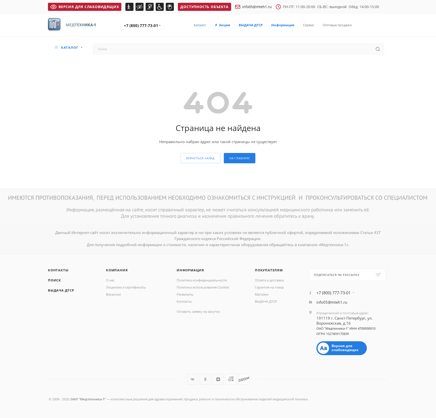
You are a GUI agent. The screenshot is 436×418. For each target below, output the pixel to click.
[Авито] (231, 379)
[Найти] (378, 49)
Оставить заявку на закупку (198, 311)
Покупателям (269, 270)
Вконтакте (192, 379)
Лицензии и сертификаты (126, 287)
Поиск (54, 280)
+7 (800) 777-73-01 (141, 25)
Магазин (261, 294)
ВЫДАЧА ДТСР (61, 290)
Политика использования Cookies (203, 287)
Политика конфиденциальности (202, 280)
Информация (190, 270)
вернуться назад (200, 158)
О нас (110, 280)
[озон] (243, 379)
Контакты (58, 270)
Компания (117, 270)
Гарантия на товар (269, 287)
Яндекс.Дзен (218, 379)
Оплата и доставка (269, 280)
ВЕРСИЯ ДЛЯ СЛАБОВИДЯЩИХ (89, 6)
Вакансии (113, 294)
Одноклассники (205, 379)
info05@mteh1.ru (257, 6)
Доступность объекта (204, 6)
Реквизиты (185, 294)
